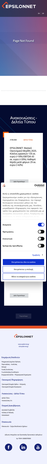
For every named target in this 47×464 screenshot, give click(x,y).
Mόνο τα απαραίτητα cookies (24, 276)
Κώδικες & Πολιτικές (7, 412)
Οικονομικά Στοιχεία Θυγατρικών (11, 387)
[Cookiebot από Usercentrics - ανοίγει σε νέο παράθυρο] (34, 185)
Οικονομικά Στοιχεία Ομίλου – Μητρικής (14, 384)
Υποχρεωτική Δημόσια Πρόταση (10, 362)
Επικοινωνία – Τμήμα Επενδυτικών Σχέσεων (14, 426)
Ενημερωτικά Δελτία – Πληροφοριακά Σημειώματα (16, 375)
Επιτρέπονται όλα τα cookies (23, 262)
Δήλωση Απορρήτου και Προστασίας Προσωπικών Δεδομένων (23, 435)
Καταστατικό (5, 415)
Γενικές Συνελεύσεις (7, 369)
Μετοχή (3, 367)
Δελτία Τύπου (6, 398)
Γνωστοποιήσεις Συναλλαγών (10, 372)
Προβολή (36, 255)
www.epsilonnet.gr (23, 344)
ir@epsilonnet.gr (23, 346)
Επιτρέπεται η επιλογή (23, 269)
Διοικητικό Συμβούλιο (8, 410)
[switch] (41, 232)
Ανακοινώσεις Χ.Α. (7, 400)
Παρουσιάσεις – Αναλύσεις (9, 364)
